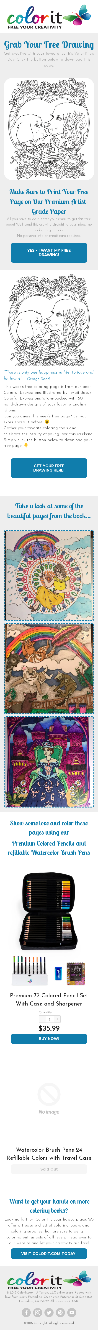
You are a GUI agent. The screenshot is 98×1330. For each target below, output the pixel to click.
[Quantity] (42, 1019)
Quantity (45, 1012)
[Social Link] (26, 1312)
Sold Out (49, 1169)
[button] (49, 928)
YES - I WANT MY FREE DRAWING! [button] (49, 252)
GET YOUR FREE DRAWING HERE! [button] (48, 468)
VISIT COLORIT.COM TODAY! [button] (49, 1254)
